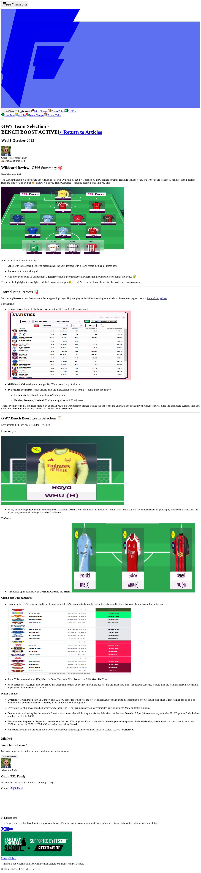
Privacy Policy (8, 858)
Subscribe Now (9, 756)
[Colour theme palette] (2, 118)
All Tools (18, 111)
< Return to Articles (80, 132)
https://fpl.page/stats (157, 298)
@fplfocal (18, 788)
